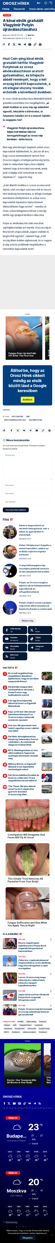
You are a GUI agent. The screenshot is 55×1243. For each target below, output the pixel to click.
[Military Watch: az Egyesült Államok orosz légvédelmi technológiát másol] (47, 767)
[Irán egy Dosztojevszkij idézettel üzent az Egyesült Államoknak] (47, 703)
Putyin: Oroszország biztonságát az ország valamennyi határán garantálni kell (35, 1012)
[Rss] (40, 1103)
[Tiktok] (40, 639)
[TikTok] (25, 1103)
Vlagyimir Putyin (35, 420)
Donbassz (16, 1032)
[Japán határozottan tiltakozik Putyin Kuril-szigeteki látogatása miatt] (10, 995)
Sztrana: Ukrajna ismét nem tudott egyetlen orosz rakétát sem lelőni (23, 728)
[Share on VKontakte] (19, 44)
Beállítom (27, 399)
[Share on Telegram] (24, 44)
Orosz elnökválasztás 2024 (15, 420)
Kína (28, 416)
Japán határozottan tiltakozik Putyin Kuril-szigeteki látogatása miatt (33, 997)
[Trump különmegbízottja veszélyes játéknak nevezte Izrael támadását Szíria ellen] (10, 571)
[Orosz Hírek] (16, 3)
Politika (7, 15)
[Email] (29, 44)
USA (14, 1025)
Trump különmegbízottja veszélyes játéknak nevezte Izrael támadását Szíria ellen (34, 568)
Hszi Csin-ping (17, 416)
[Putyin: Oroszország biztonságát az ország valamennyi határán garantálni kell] (10, 1009)
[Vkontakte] (15, 648)
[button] (33, 3)
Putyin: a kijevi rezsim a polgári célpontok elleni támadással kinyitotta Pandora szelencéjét (35, 605)
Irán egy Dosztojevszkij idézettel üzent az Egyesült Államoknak (22, 703)
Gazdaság (8, 1028)
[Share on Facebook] (8, 44)
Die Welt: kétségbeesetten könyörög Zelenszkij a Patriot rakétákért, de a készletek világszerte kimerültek (23, 740)
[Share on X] (14, 44)
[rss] (15, 656)
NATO (6, 1032)
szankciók (38, 1025)
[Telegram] (40, 648)
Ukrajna (7, 1025)
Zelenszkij (32, 1028)
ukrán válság (31, 1021)
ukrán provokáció (29, 1032)
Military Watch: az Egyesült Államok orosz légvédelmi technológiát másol (22, 767)
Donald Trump (44, 1028)
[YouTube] (14, 1103)
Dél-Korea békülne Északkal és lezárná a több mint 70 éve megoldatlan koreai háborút (23, 778)
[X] (40, 630)
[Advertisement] (27, 282)
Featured (42, 1021)
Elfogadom (28, 1238)
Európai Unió (19, 1028)
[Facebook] (15, 630)
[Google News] (19, 1103)
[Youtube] (15, 639)
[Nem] (51, 1235)
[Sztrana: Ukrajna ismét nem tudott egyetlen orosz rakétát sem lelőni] (47, 728)
